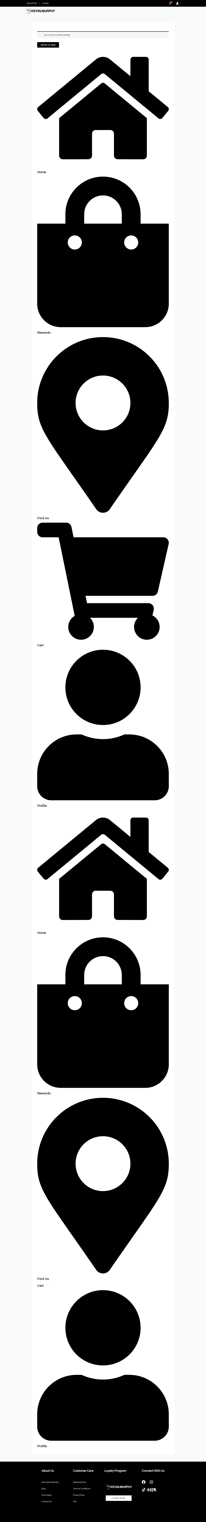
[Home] (103, 166)
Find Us (43, 518)
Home (41, 172)
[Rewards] (103, 326)
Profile (42, 806)
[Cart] (103, 639)
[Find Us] (103, 512)
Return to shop (48, 45)
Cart (40, 645)
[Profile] (103, 800)
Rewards (44, 332)
